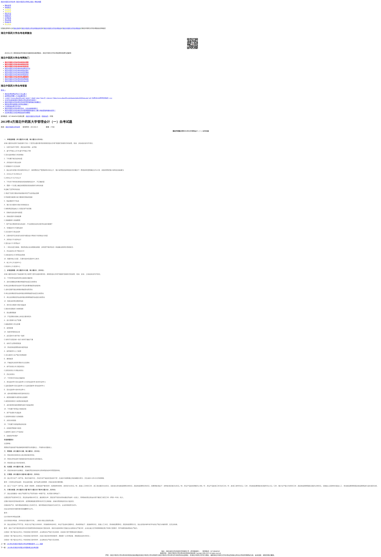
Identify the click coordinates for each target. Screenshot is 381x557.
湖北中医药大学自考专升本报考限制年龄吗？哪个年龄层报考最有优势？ (30, 110)
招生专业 (8, 14)
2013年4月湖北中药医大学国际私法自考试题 (22, 547)
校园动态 (8, 16)
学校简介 (8, 7)
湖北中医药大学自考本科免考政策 (17, 79)
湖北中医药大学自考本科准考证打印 (17, 68)
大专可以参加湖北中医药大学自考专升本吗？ (21, 100)
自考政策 (8, 18)
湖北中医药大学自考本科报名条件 (17, 70)
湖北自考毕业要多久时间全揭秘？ (17, 104)
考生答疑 (8, 20)
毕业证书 (8, 22)
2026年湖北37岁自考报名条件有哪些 (17, 112)
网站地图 (38, 2)
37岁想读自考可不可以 (13, 106)
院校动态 (45, 116)
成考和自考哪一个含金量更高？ (16, 96)
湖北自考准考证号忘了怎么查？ (16, 94)
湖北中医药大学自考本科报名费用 (17, 73)
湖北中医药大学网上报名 (25, 2)
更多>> (3, 90)
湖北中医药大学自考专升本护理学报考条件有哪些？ (23, 102)
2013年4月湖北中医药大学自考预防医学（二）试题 (25, 544)
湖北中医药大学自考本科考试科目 (17, 75)
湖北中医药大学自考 (8, 2)
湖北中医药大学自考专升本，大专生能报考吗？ (21, 108)
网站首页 (8, 5)
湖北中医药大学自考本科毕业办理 (17, 81)
